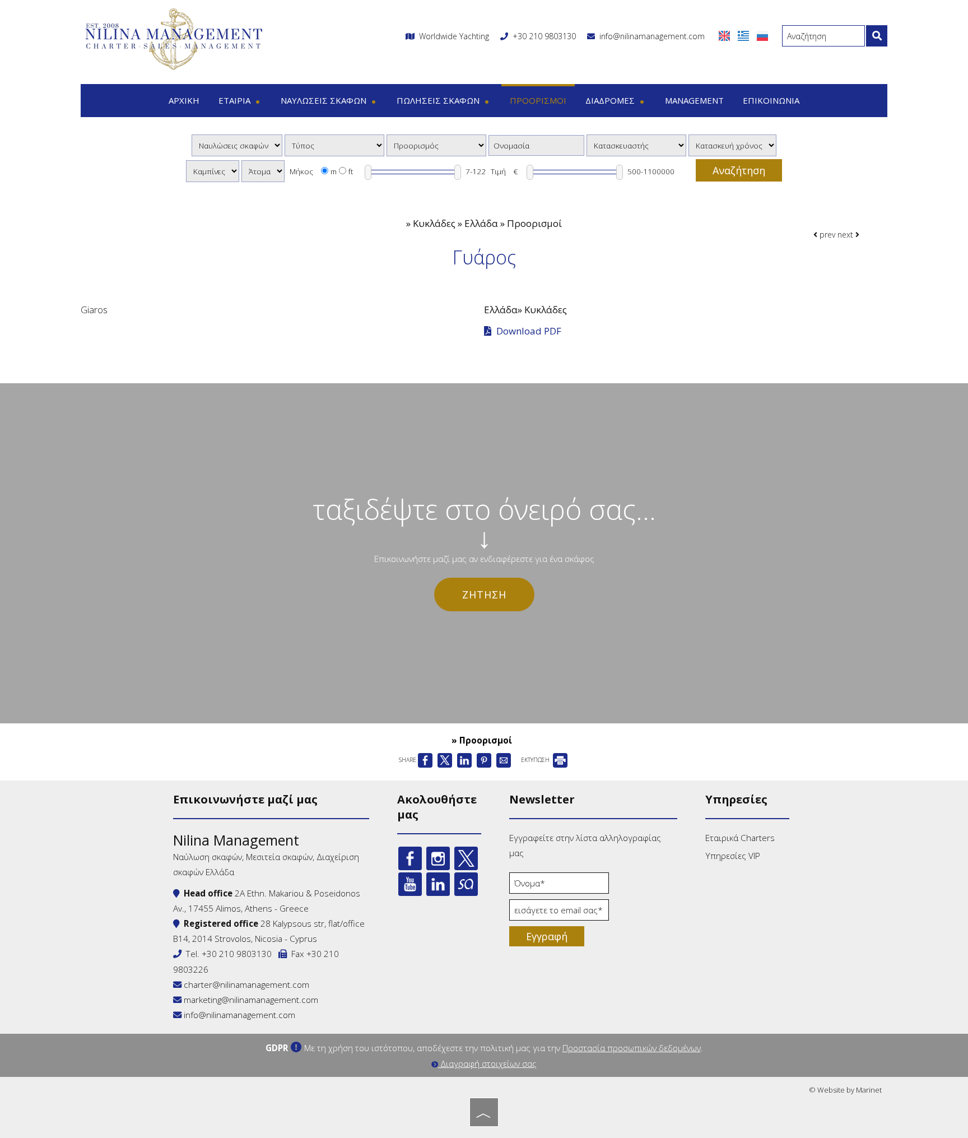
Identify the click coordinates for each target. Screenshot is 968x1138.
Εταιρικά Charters (740, 837)
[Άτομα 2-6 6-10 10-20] (263, 171)
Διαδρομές (611, 100)
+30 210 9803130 (544, 36)
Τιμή (498, 171)
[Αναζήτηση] (876, 36)
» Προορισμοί (482, 740)
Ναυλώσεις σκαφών (325, 100)
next (846, 234)
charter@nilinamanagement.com (245, 984)
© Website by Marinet (845, 1090)
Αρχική (184, 100)
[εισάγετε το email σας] (559, 912)
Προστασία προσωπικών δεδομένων (631, 1047)
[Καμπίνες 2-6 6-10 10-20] (212, 171)
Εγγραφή (546, 936)
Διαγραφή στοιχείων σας (487, 1063)
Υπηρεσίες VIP (732, 855)
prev (826, 234)
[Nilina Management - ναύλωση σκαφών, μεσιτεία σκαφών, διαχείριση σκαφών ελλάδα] (173, 38)
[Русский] (762, 35)
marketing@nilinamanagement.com (250, 999)
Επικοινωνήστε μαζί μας (245, 799)
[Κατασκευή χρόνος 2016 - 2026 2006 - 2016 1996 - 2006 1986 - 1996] (732, 145)
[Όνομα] (559, 885)
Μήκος (301, 171)
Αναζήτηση (739, 170)
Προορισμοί (538, 100)
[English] (725, 35)
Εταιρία (235, 100)
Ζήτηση (484, 594)
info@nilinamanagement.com (650, 36)
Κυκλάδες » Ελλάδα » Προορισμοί (487, 223)
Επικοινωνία (771, 100)
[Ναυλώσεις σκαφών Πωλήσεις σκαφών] (237, 145)
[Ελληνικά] (744, 35)
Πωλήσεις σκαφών (439, 100)
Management (694, 100)
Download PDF (527, 331)
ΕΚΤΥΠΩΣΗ (536, 760)
